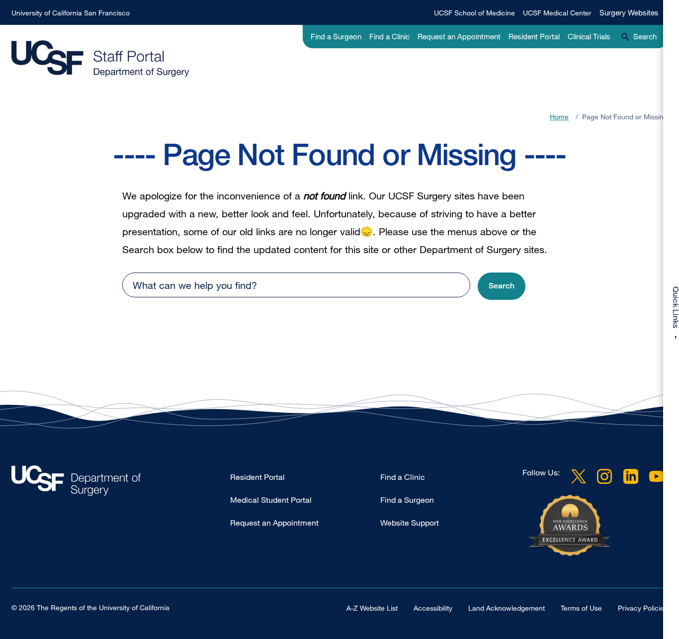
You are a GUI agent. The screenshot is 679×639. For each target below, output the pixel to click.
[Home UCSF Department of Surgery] (120, 483)
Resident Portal (534, 36)
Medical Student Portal (271, 500)
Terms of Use (581, 608)
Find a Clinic (389, 36)
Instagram (604, 476)
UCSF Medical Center (557, 12)
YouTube (657, 476)
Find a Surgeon (336, 36)
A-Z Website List (372, 608)
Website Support (409, 523)
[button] (501, 286)
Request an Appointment (459, 36)
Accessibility (433, 608)
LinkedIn (631, 476)
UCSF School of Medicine (474, 12)
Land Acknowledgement (506, 608)
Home (559, 116)
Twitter (579, 476)
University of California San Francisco (70, 12)
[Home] (100, 59)
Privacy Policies (643, 608)
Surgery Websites (629, 12)
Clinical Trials (589, 36)
